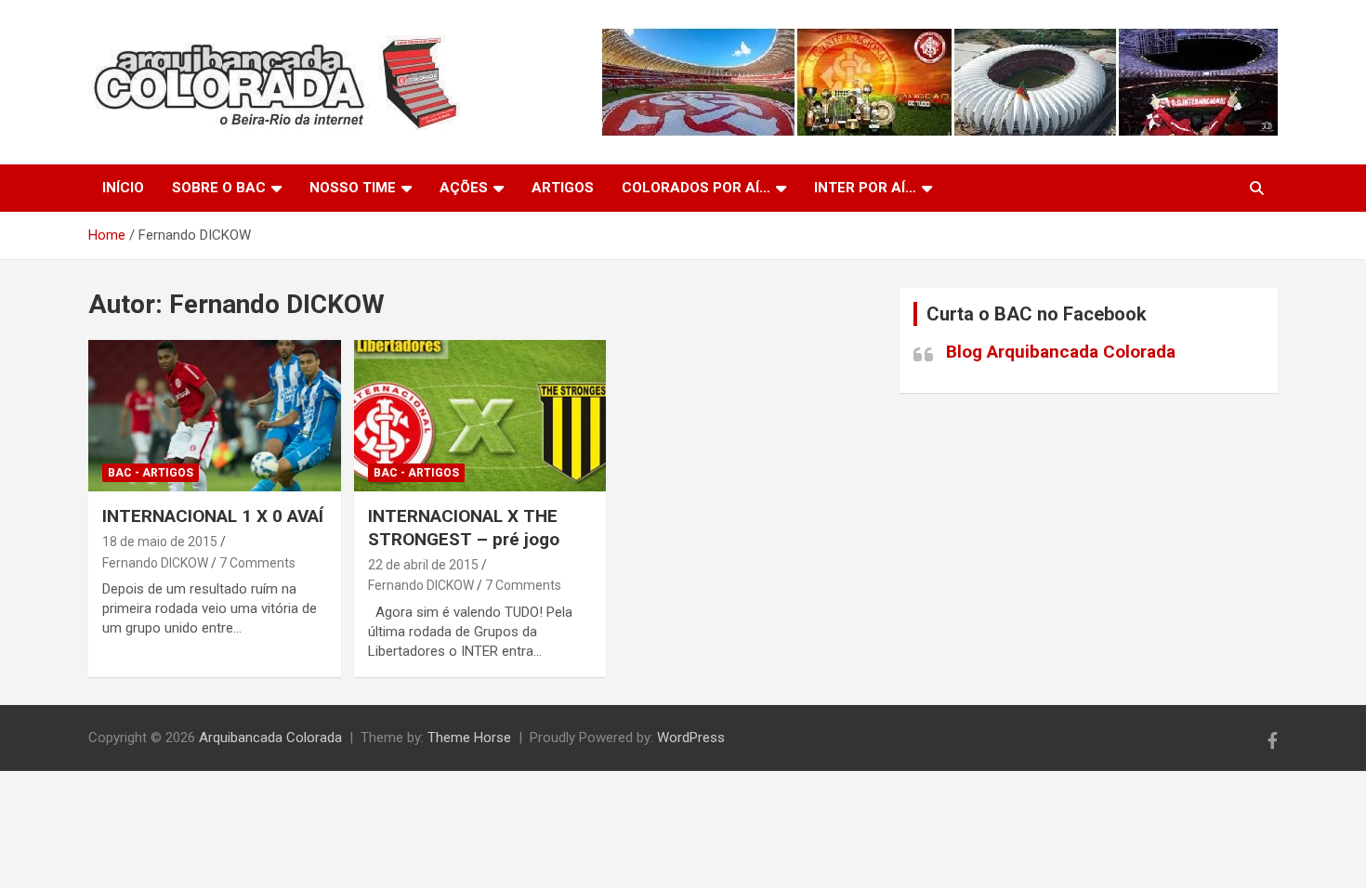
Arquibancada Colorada (270, 737)
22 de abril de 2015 (423, 564)
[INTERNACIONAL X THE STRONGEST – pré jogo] (480, 416)
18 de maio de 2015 (159, 541)
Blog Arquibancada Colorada (1061, 351)
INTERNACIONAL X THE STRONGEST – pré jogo (463, 527)
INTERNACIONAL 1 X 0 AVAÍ (212, 516)
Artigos (563, 187)
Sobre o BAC (219, 187)
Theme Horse (469, 737)
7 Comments (257, 562)
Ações (464, 187)
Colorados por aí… (696, 187)
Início (123, 187)
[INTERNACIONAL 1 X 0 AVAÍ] (214, 416)
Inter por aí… (865, 187)
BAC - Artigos (150, 472)
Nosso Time (352, 187)
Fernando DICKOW (155, 562)
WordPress (691, 737)
